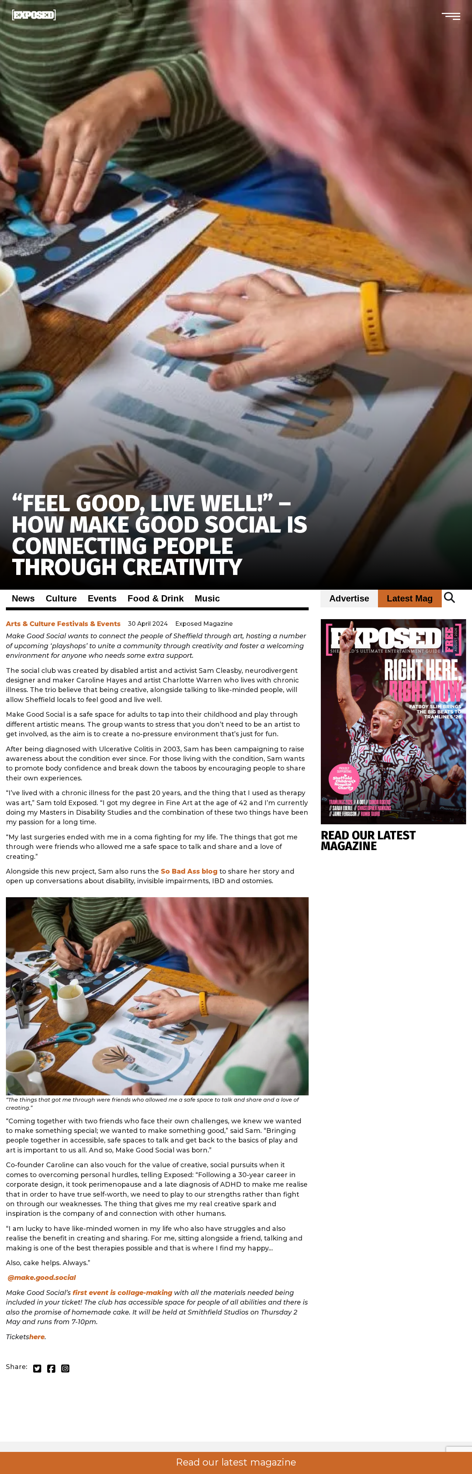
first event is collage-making (122, 1292)
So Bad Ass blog (189, 871)
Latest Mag (410, 598)
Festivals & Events (89, 624)
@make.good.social (42, 1277)
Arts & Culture (30, 624)
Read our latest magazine (236, 1462)
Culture (61, 598)
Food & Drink (156, 598)
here (37, 1337)
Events (102, 598)
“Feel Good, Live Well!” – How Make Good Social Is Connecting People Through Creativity (159, 535)
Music (207, 598)
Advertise (349, 598)
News (23, 598)
